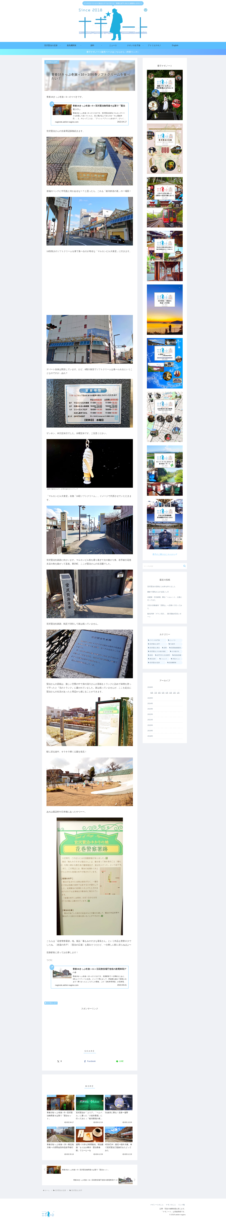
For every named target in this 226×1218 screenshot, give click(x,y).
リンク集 (181, 1205)
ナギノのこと (171, 1205)
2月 (174, 693)
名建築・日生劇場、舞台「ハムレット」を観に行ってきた (164, 598)
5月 (163, 693)
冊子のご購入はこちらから (164, 554)
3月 (170, 693)
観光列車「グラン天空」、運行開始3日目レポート (164, 615)
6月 (159, 693)
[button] (184, 566)
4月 (167, 693)
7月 (155, 693)
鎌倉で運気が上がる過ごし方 (158, 592)
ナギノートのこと (157, 1205)
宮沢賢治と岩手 (52, 1003)
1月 (178, 693)
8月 (152, 693)
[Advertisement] (89, 1027)
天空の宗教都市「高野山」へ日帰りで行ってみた (164, 606)
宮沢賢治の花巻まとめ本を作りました (161, 586)
